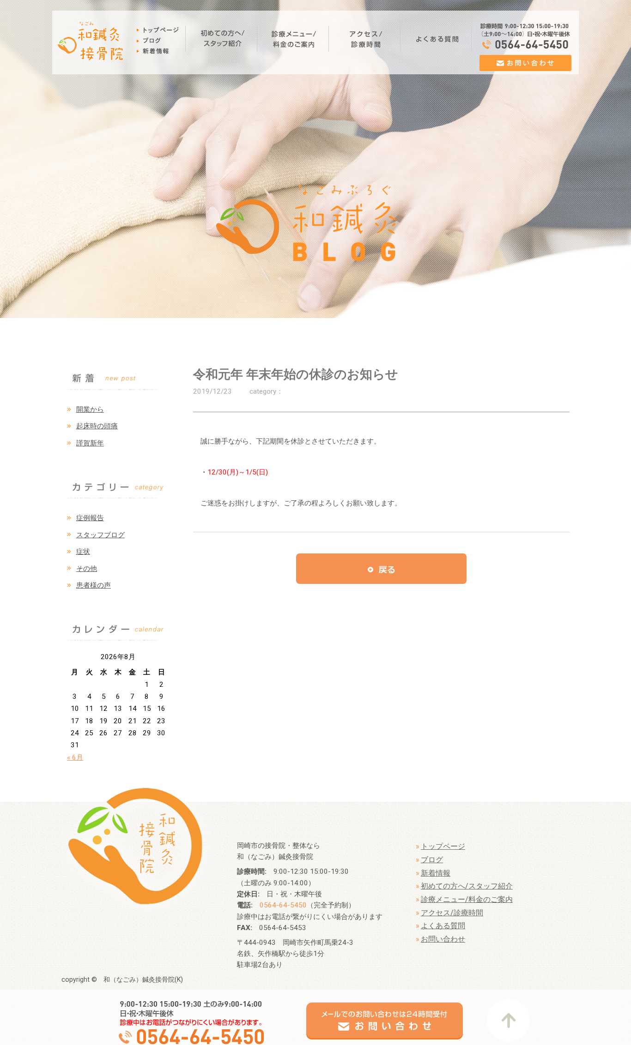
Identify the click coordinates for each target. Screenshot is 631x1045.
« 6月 (75, 757)
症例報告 (90, 518)
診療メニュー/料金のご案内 (467, 899)
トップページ (443, 846)
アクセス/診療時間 (452, 912)
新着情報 (435, 873)
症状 (83, 551)
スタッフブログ (100, 535)
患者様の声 (93, 585)
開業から (90, 409)
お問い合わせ (443, 939)
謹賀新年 (90, 443)
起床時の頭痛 (97, 426)
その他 (86, 569)
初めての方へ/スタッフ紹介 (467, 886)
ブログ (432, 859)
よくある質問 (443, 925)
